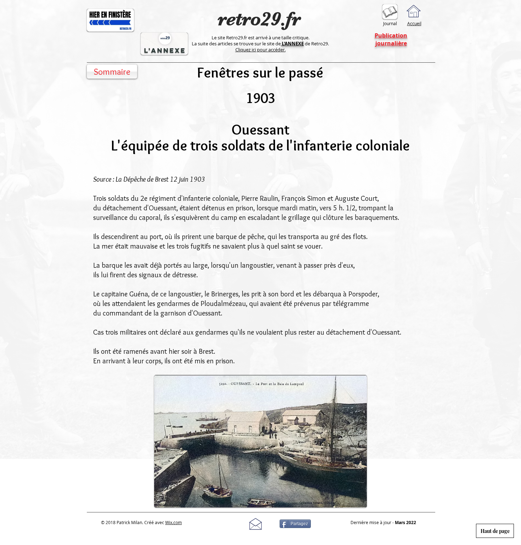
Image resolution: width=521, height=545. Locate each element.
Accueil (414, 23)
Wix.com (173, 522)
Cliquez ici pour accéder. (260, 49)
